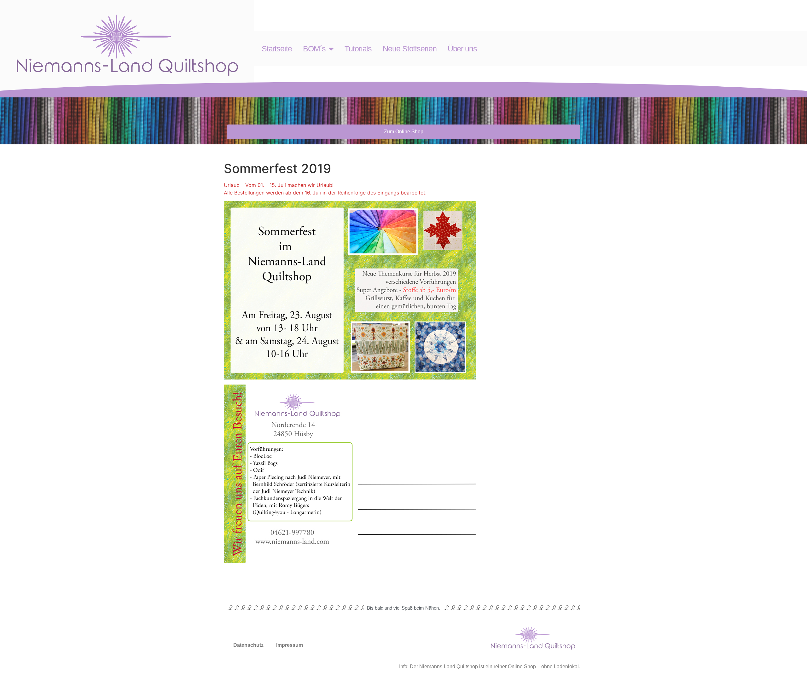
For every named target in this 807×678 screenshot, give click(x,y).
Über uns (462, 48)
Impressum (289, 645)
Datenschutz (248, 645)
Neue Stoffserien (409, 48)
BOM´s (314, 48)
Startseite (277, 48)
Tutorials (358, 48)
